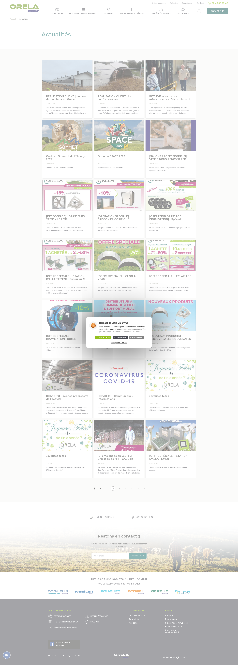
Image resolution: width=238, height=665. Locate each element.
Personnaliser (136, 337)
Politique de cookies (119, 343)
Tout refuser (121, 337)
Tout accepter (104, 337)
